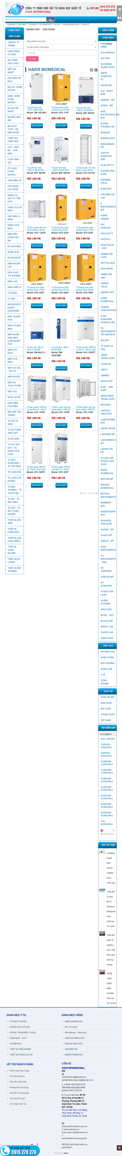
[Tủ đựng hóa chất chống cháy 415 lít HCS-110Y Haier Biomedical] (61, 89)
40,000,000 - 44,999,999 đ (107, 814)
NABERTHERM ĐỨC (108, 513)
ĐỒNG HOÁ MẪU (13, 227)
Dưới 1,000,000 (108, 739)
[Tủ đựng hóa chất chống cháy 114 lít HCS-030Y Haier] (86, 209)
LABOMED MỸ (108, 434)
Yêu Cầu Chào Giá (18, 1082)
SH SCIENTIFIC (106, 584)
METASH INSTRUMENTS (108, 495)
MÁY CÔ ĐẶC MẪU (14, 327)
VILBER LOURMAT (106, 602)
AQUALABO (106, 85)
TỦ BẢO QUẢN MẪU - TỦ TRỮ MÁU (14, 463)
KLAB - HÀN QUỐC (107, 389)
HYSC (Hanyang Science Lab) (108, 319)
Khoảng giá (104, 734)
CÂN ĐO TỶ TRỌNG (13, 44)
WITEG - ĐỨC (107, 615)
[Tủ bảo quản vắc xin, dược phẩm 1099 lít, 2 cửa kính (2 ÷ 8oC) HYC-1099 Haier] (86, 388)
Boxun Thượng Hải (107, 125)
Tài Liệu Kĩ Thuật (17, 1098)
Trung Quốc (108, 714)
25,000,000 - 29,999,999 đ (107, 788)
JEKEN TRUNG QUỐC (108, 357)
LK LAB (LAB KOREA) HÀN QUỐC (107, 461)
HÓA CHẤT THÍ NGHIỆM (14, 274)
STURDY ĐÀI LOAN (107, 593)
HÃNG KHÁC (107, 638)
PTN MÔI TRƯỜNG (18, 1021)
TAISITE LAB (107, 632)
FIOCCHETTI (107, 233)
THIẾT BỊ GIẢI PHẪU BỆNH (14, 539)
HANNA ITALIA (104, 285)
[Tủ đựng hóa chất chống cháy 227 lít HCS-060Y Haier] (61, 269)
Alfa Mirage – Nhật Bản (76, 1032)
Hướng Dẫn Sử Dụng (19, 1087)
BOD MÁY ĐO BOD (14, 80)
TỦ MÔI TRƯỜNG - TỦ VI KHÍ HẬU (15, 490)
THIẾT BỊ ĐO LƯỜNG (14, 561)
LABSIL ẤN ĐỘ (108, 428)
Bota (66, 1153)
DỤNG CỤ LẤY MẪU (15, 209)
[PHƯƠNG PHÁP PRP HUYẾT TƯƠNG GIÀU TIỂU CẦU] (102, 851)
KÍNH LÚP (13, 281)
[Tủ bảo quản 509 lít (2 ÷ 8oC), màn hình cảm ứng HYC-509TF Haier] (36, 448)
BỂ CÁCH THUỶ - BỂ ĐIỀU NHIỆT (13, 129)
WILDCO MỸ (107, 621)
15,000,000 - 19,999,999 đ (107, 771)
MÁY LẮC (12, 391)
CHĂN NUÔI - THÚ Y (19, 1038)
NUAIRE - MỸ (107, 529)
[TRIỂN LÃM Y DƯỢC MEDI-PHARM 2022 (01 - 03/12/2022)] (102, 972)
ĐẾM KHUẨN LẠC (14, 265)
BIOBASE (105, 132)
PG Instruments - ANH (108, 559)
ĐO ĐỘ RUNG (14, 246)
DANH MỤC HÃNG (106, 45)
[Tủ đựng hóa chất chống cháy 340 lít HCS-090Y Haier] (86, 269)
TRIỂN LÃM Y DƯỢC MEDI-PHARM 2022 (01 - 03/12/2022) (112, 988)
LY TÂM (11, 298)
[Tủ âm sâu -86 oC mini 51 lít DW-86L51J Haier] (36, 328)
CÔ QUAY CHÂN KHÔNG (12, 171)
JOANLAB (106, 364)
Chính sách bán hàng (19, 1071)
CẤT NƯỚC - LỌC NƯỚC (14, 188)
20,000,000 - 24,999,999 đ (107, 780)
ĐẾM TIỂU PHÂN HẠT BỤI (13, 237)
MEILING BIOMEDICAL (107, 486)
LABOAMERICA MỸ (108, 441)
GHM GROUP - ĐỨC (107, 247)
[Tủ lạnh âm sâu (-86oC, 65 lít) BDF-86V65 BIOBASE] (86, 89)
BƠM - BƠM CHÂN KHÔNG (13, 99)
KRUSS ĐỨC (107, 381)
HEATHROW (107, 268)
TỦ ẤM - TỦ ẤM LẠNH (13, 500)
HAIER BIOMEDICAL (107, 300)
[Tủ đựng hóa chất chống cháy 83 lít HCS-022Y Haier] (61, 209)
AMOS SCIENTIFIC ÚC (106, 76)
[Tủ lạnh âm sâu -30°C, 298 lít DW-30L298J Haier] (36, 89)
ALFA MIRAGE (108, 52)
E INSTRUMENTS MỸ (108, 206)
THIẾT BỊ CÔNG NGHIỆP (12, 550)
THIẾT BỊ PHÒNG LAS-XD (21, 1055)
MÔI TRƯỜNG (108, 663)
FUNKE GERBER (105, 217)
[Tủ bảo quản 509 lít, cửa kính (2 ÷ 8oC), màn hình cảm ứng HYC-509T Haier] (61, 448)
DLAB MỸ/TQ (107, 165)
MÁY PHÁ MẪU (12, 360)
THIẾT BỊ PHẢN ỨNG (13, 530)
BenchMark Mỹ (107, 146)
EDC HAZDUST (106, 226)
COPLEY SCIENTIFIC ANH (106, 156)
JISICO (104, 369)
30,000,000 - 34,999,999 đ (107, 797)
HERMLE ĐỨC (107, 292)
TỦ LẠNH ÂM (14, 472)
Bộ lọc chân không (15, 89)
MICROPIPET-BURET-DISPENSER (14, 307)
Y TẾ (103, 674)
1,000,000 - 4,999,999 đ (106, 746)
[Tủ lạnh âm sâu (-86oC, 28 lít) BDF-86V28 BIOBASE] (61, 149)
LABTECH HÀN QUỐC (106, 412)
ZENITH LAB (107, 626)
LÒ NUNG (12, 293)
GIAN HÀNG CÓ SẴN (14, 53)
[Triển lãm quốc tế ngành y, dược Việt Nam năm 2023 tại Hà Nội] (102, 933)
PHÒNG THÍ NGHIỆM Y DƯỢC (23, 1032)
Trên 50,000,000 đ (107, 822)
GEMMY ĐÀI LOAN (107, 256)
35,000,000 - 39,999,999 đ (107, 805)
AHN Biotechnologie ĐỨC (109, 114)
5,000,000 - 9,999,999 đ (106, 754)
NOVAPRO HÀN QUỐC (106, 522)
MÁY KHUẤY (14, 376)
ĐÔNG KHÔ (13, 252)
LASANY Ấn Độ (107, 450)
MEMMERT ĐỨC (106, 504)
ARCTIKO (105, 58)
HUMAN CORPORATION (108, 308)
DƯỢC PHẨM (107, 657)
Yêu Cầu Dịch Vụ (17, 1076)
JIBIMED (105, 375)
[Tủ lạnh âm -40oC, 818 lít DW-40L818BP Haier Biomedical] (61, 328)
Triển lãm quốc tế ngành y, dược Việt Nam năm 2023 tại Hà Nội (111, 950)
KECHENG (106, 404)
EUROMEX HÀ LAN (108, 196)
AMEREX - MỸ (108, 100)
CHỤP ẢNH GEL (13, 161)
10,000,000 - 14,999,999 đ (107, 763)
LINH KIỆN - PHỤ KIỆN (13, 405)
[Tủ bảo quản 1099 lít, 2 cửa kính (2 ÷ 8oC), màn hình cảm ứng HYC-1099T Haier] (36, 388)
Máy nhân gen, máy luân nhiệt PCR (14, 339)
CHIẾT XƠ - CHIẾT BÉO (13, 140)
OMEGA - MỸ (107, 541)
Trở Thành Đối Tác (18, 1104)
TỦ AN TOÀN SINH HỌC (14, 431)
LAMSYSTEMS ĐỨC (108, 421)
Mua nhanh (37, 126)
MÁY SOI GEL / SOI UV (14, 369)
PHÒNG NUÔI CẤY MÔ (20, 1027)
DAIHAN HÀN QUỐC (107, 172)
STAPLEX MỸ (107, 577)
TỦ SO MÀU (13, 438)
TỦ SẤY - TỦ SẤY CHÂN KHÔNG (14, 511)
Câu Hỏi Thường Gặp (19, 1093)
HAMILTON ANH (106, 276)
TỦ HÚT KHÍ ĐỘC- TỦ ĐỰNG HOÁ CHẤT (14, 449)
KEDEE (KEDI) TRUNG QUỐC (108, 397)
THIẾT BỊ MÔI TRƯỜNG (14, 570)
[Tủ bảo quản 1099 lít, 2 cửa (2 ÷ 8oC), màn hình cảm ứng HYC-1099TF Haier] (86, 328)
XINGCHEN (106, 609)
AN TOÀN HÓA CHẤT (13, 62)
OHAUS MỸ (106, 535)
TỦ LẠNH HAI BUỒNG (14, 479)
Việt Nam (106, 720)
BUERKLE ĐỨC (108, 138)
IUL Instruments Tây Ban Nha (108, 331)
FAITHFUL (106, 239)
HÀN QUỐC (106, 703)
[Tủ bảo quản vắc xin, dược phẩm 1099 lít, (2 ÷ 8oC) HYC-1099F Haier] (61, 388)
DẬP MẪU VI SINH (14, 218)
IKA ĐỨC (105, 340)
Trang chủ (33, 29)
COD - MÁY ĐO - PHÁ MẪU (13, 150)
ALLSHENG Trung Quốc (108, 66)
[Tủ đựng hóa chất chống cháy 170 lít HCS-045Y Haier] (36, 269)
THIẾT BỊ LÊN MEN (14, 522)
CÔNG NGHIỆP (105, 682)
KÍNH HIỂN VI (14, 287)
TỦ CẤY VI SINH (13, 422)
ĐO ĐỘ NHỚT (14, 257)
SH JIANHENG (106, 569)
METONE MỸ (107, 479)
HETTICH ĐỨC (108, 263)
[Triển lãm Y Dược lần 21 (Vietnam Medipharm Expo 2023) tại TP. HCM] (102, 890)
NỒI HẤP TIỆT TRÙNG (15, 413)
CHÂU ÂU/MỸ (107, 697)
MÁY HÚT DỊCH (12, 351)
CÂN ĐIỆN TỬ (14, 180)
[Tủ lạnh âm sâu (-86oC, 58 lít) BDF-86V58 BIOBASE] (36, 149)
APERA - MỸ (107, 105)
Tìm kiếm (32, 59)
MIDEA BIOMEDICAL (107, 472)
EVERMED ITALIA (106, 181)
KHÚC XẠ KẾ (14, 397)
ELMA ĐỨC (106, 188)
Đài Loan (106, 708)
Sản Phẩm (49, 29)
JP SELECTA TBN (107, 348)
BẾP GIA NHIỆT (12, 71)
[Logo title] (61, 9)
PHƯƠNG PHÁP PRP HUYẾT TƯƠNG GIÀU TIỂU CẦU (111, 868)
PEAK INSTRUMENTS (108, 548)
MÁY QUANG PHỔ (14, 318)
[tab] (107, 734)
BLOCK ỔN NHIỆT (13, 110)
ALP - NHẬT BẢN (107, 92)
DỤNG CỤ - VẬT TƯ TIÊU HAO (14, 198)
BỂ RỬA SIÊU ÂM (14, 119)
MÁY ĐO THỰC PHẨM (14, 384)
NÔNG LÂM (106, 669)
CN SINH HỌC (108, 651)
